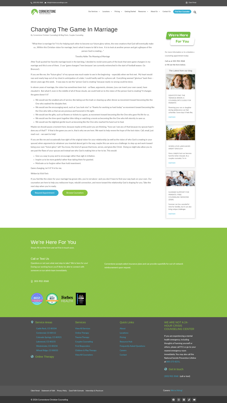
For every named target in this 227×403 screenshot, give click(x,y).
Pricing (117, 11)
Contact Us (167, 11)
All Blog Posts (63, 35)
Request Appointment (44, 193)
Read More (171, 117)
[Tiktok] (189, 400)
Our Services (93, 11)
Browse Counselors (74, 193)
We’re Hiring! (177, 390)
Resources (142, 11)
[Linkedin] (184, 400)
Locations (106, 11)
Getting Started (130, 11)
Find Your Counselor (182, 12)
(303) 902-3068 (171, 376)
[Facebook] (173, 400)
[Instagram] (179, 400)
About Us (154, 11)
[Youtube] (194, 400)
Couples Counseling (76, 35)
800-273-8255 (173, 362)
